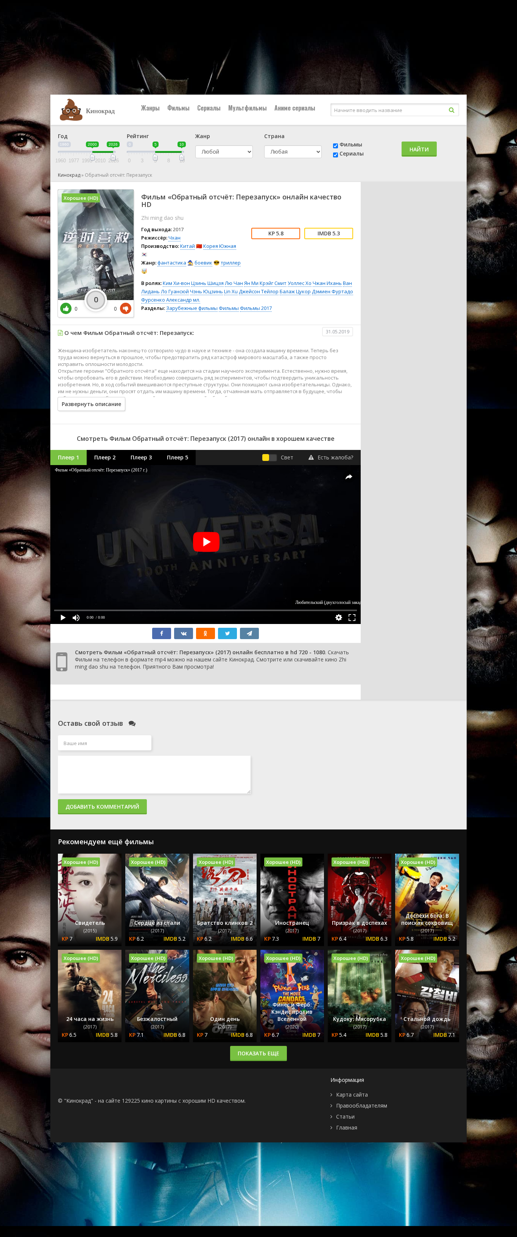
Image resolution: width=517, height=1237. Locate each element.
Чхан (174, 237)
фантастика (171, 262)
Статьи (345, 1116)
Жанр (202, 136)
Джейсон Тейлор (259, 291)
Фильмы (178, 107)
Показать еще (258, 1053)
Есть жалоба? (335, 457)
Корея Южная (219, 246)
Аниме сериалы (294, 107)
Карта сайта (352, 1094)
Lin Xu (231, 291)
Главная (346, 1127)
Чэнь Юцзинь (206, 291)
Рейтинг (138, 136)
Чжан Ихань (327, 283)
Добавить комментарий (102, 806)
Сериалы (209, 107)
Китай (187, 246)
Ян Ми (251, 283)
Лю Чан (234, 283)
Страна (274, 136)
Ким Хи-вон (176, 283)
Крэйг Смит (273, 283)
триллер (231, 262)
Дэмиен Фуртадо (332, 291)
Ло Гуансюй (175, 291)
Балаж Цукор (295, 291)
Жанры (150, 107)
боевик (203, 262)
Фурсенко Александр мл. (170, 299)
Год (63, 136)
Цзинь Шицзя (207, 283)
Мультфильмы (247, 107)
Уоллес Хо (299, 283)
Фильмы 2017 (256, 308)
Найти (419, 149)
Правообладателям (361, 1105)
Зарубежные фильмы (192, 308)
